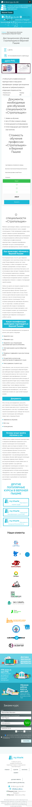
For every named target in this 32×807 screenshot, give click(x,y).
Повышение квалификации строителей (17, 513)
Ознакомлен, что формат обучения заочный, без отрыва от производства (17, 738)
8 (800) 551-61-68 (11, 2)
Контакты (24, 769)
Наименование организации (10, 716)
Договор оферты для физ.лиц (16, 782)
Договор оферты (16, 779)
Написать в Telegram (23, 20)
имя (2, 710)
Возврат (16, 772)
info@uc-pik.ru (26, 17)
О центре (15, 769)
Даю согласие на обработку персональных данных (19, 735)
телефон (4, 726)
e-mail (3, 721)
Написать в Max (20, 795)
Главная (7, 769)
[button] (29, 2)
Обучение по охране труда (20, 503)
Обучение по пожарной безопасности (18, 523)
